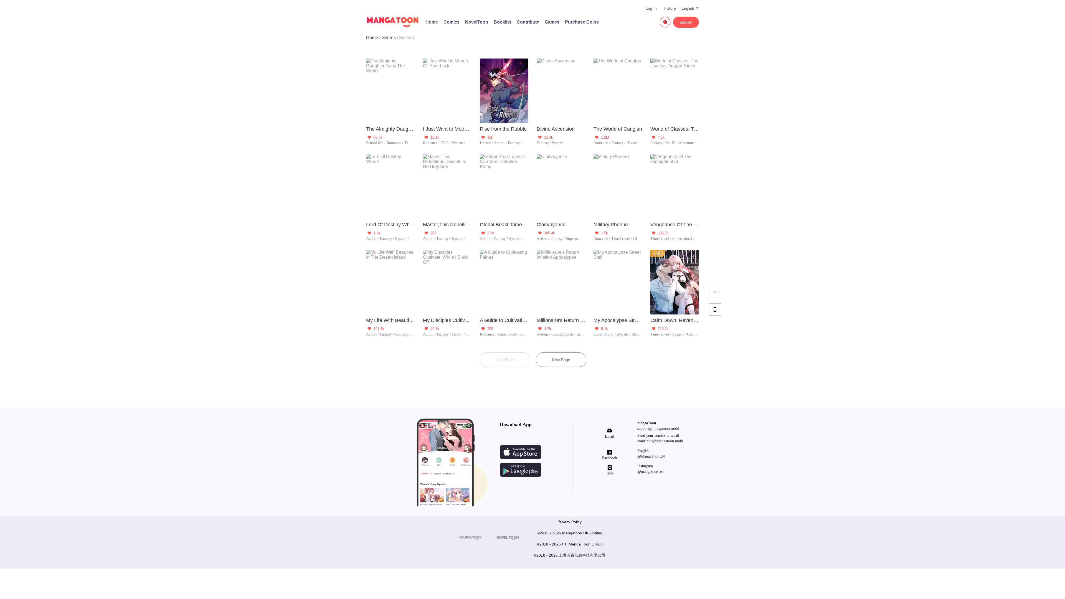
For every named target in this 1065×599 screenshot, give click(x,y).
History (670, 8)
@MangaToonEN (651, 456)
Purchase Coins (582, 22)
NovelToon (476, 22)
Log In (651, 8)
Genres (388, 37)
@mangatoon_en (650, 471)
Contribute (528, 22)
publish (686, 22)
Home (431, 22)
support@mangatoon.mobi (658, 429)
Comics (451, 22)
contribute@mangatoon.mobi (660, 441)
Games (552, 22)
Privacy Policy (569, 522)
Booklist (502, 22)
